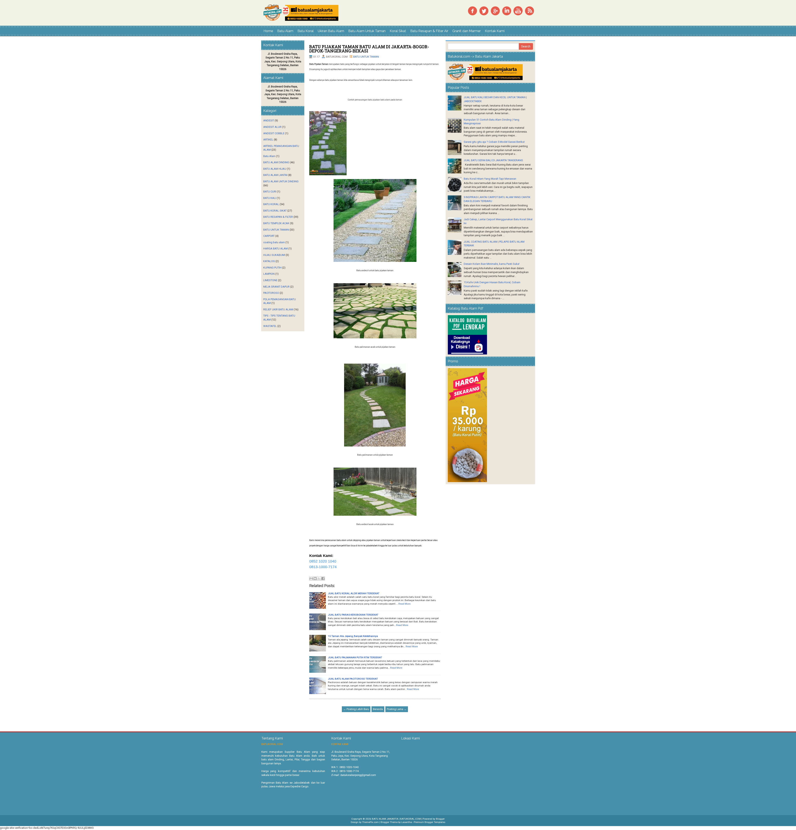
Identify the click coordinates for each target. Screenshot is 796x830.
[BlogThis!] (315, 578)
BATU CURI (269, 191)
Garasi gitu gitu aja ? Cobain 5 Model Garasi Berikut (494, 141)
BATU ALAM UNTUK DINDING (280, 181)
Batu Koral (305, 31)
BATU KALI (269, 198)
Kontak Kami (495, 31)
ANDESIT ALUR (272, 126)
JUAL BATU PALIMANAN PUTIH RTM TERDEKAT (355, 657)
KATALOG (269, 261)
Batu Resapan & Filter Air (429, 31)
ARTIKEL (268, 139)
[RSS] (529, 10)
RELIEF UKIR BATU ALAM (278, 309)
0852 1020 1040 (322, 561)
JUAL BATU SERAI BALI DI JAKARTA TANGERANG (493, 160)
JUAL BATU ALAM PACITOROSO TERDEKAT (353, 678)
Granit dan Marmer (466, 31)
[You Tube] (518, 10)
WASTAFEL (270, 326)
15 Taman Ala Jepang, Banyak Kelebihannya (353, 636)
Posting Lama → (396, 709)
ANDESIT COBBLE (273, 133)
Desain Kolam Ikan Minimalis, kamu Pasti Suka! (491, 263)
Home (268, 31)
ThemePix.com (370, 822)
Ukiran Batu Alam (331, 31)
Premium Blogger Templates (429, 822)
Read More (404, 603)
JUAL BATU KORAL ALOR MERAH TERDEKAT (353, 593)
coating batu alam (274, 242)
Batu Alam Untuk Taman (367, 31)
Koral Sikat (398, 31)
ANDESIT (268, 120)
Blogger (440, 818)
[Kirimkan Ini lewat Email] (311, 578)
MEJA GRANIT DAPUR (276, 286)
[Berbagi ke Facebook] (323, 578)
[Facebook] (472, 10)
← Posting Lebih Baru (356, 709)
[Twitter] (483, 10)
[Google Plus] (495, 10)
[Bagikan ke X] (319, 578)
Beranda (378, 709)
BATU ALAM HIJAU (274, 168)
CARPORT (269, 235)
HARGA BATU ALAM (275, 248)
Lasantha (406, 822)
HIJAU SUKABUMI (274, 255)
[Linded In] (506, 10)
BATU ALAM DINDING (276, 162)
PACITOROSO (271, 292)
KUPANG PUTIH (272, 267)
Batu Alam (285, 31)
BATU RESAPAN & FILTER (278, 216)
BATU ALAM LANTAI (275, 175)
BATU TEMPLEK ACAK (276, 223)
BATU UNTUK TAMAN (366, 56)
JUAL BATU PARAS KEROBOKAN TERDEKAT (353, 614)
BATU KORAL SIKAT (275, 210)
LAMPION (269, 273)
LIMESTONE (270, 280)
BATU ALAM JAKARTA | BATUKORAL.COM (396, 818)
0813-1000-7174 (323, 567)
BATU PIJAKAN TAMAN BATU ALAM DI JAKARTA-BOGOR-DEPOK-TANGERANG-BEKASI (369, 48)
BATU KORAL (271, 204)
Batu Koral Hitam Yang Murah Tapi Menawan (490, 178)
